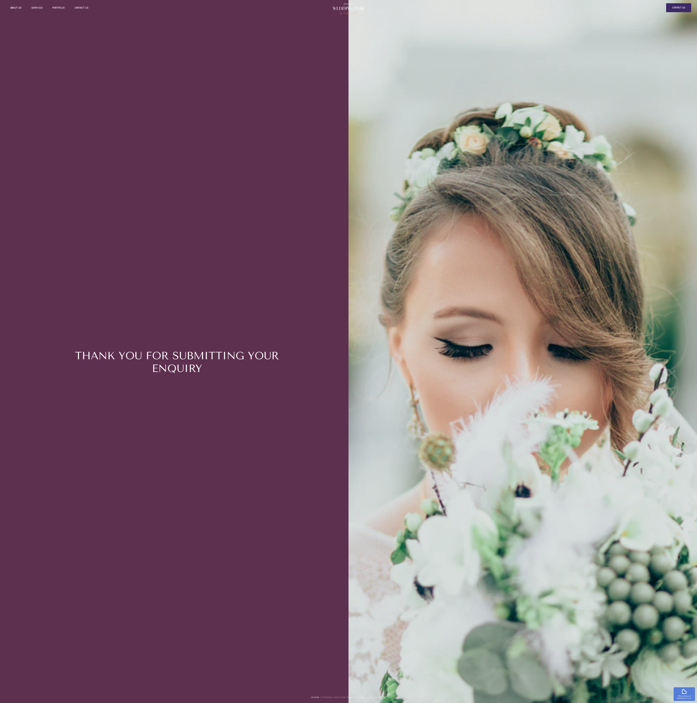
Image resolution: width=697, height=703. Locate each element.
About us (16, 7)
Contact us (82, 7)
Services (37, 7)
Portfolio (58, 7)
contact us (678, 7)
